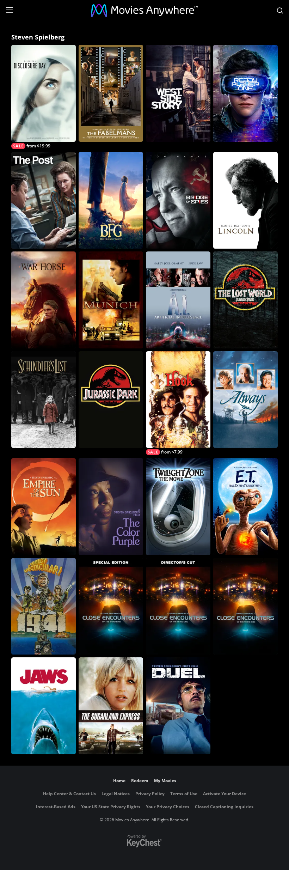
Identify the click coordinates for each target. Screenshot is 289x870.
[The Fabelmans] (111, 93)
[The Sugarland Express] (111, 705)
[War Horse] (43, 299)
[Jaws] (43, 705)
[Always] (245, 399)
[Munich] (111, 299)
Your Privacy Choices (167, 807)
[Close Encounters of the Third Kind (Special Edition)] (111, 606)
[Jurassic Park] (111, 399)
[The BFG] (111, 200)
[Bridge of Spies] (178, 200)
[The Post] (43, 200)
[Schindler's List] (43, 399)
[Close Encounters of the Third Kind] (245, 606)
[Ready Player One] (245, 93)
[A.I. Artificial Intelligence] (178, 299)
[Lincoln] (245, 200)
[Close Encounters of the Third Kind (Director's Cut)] (178, 606)
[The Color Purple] (111, 506)
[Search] (280, 11)
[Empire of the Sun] (43, 506)
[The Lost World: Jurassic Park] (245, 299)
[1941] (43, 606)
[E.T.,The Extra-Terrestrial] (245, 506)
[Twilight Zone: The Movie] (178, 506)
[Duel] (178, 705)
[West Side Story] (178, 93)
